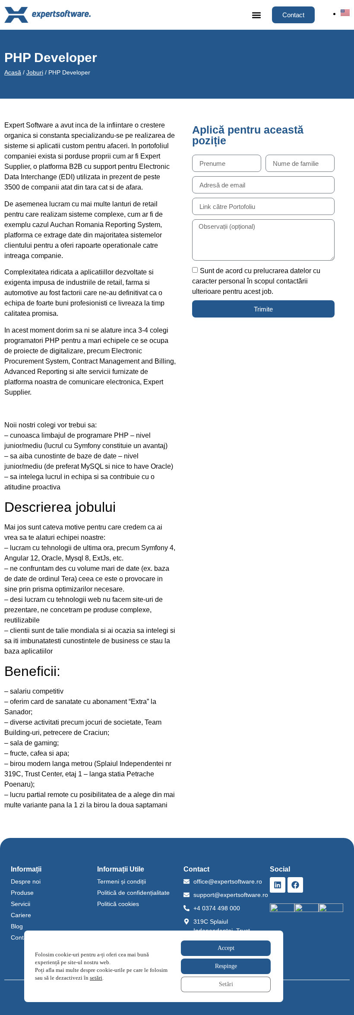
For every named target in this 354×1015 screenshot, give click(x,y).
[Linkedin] (277, 885)
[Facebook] (295, 885)
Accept (226, 948)
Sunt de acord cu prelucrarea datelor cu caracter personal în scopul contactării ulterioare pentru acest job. (256, 281)
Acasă (12, 72)
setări (96, 978)
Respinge (226, 966)
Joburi (34, 72)
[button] (256, 15)
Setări (226, 984)
